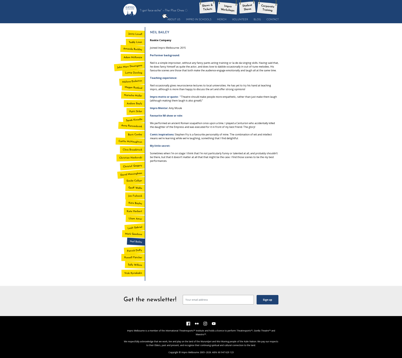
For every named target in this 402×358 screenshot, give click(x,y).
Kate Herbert (134, 211)
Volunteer (240, 19)
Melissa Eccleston (132, 81)
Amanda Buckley (132, 49)
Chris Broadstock (132, 150)
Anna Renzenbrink (131, 126)
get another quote (186, 12)
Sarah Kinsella (134, 120)
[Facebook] (188, 323)
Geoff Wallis (135, 187)
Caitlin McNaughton (130, 141)
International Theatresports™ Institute (185, 330)
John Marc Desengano (129, 66)
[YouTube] (214, 323)
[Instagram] (205, 323)
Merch (221, 19)
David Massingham (131, 174)
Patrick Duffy (134, 250)
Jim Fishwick (135, 196)
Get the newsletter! (150, 300)
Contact (272, 19)
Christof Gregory (132, 166)
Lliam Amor (135, 218)
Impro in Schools (198, 19)
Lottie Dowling (133, 73)
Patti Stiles (135, 111)
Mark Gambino (133, 234)
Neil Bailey (136, 241)
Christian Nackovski (130, 157)
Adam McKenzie (133, 57)
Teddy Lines (135, 42)
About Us (172, 19)
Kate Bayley (135, 203)
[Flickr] (197, 323)
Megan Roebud (133, 87)
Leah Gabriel (135, 228)
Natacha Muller (133, 95)
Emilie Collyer (134, 180)
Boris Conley (135, 134)
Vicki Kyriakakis (133, 273)
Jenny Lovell (135, 34)
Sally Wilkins (135, 264)
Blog (257, 19)
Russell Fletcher (133, 257)
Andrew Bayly (134, 103)
